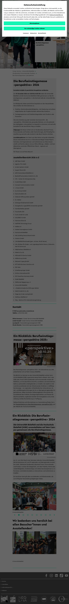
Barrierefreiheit (42, 33)
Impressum (26, 33)
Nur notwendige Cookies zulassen (34, 28)
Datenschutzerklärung (56, 15)
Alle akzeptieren (34, 23)
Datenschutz (33, 33)
